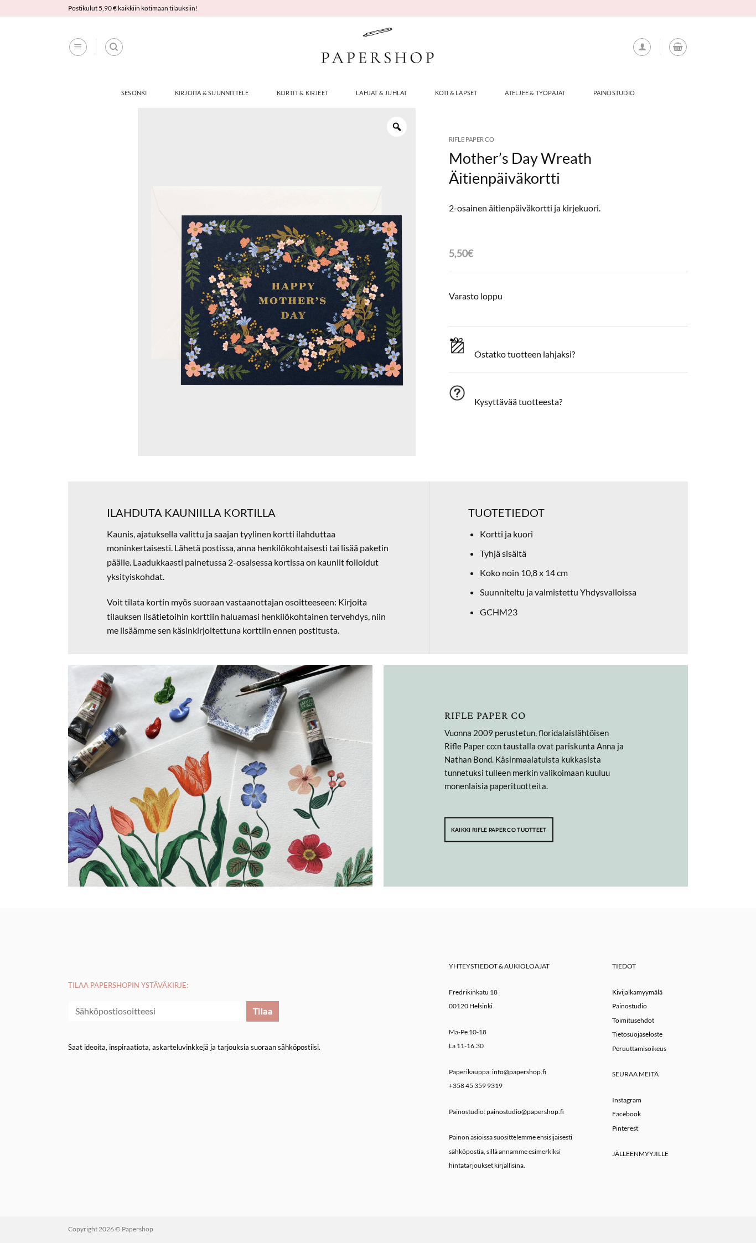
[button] (78, 47)
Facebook (626, 1114)
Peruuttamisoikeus (639, 1048)
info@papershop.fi (519, 1072)
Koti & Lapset (456, 92)
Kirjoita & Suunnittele (212, 92)
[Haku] (114, 47)
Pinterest (625, 1128)
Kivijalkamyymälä (637, 992)
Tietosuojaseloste (637, 1034)
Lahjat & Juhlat (381, 92)
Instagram (626, 1100)
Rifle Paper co (471, 139)
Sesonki (134, 92)
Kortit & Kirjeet (303, 92)
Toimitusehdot (633, 1020)
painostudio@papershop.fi (525, 1111)
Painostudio (614, 92)
